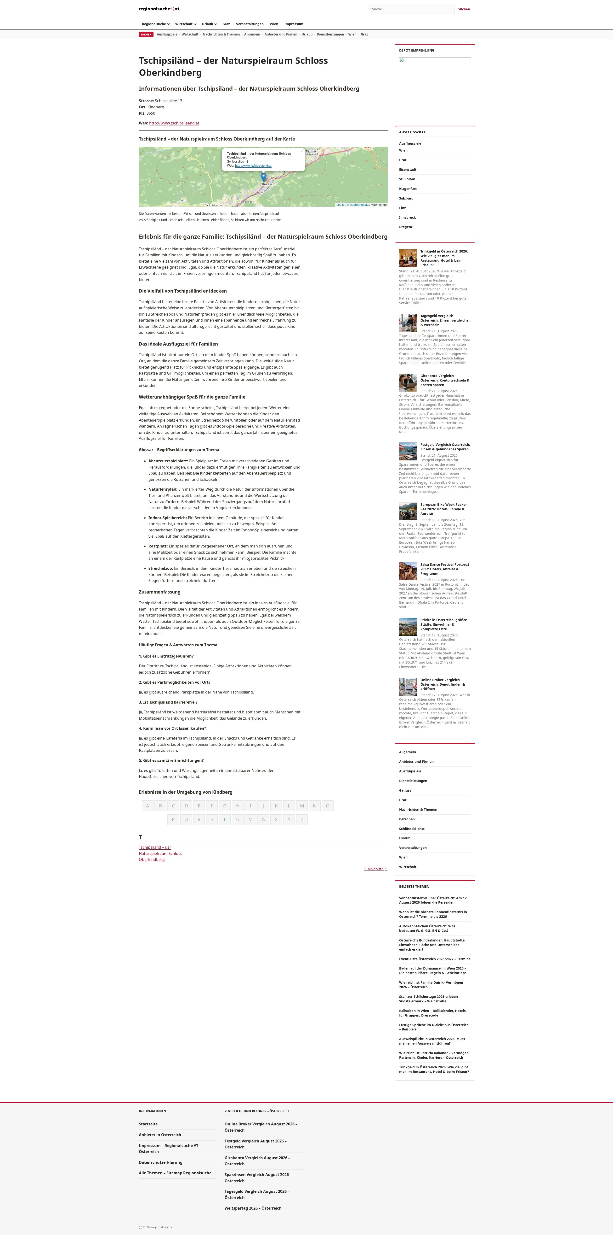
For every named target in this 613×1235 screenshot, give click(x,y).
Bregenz (406, 226)
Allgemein (252, 34)
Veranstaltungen (250, 24)
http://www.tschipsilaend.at (174, 123)
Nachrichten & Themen (221, 34)
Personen (407, 819)
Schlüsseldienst (412, 828)
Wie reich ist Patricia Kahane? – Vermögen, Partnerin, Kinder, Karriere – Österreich (434, 1055)
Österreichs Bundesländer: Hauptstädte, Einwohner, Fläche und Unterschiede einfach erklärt (432, 945)
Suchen (464, 9)
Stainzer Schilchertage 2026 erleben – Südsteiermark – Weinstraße (429, 998)
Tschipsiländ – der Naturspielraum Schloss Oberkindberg (160, 853)
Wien (274, 24)
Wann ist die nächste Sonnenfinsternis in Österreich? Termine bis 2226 (433, 914)
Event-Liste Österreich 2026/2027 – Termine (435, 959)
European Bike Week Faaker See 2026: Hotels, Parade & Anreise (443, 509)
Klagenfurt (408, 188)
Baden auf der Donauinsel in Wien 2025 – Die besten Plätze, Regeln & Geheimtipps (432, 970)
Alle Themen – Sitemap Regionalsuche (175, 1173)
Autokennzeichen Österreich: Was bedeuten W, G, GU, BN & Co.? (427, 928)
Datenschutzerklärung (160, 1162)
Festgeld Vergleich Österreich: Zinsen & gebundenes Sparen (445, 446)
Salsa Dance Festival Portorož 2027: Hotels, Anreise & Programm (444, 569)
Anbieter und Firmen (281, 34)
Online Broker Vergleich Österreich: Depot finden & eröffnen (442, 684)
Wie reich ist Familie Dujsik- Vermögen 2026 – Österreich (431, 984)
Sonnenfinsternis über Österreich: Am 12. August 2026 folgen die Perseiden (433, 900)
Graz (226, 24)
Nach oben (375, 868)
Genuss (405, 790)
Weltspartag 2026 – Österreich (253, 1208)
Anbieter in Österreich (160, 1134)
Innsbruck (407, 217)
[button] (264, 177)
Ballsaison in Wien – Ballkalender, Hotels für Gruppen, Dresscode (432, 1012)
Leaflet (340, 204)
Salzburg (406, 198)
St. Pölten (407, 179)
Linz (402, 208)
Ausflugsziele (167, 34)
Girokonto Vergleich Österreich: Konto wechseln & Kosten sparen (445, 380)
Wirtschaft (184, 24)
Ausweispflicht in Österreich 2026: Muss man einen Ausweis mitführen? (432, 1041)
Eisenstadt (407, 169)
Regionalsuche (154, 24)
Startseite (148, 1124)
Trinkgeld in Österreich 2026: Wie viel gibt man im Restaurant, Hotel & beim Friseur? (444, 258)
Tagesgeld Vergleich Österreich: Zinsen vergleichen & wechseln (445, 320)
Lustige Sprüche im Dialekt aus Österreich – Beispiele (434, 1027)
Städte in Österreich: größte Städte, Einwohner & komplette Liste (443, 624)
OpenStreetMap (360, 204)
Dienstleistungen (330, 34)
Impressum (293, 24)
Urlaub (207, 24)
